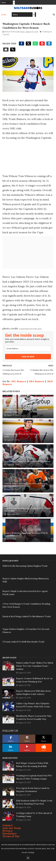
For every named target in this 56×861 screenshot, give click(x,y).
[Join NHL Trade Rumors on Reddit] (44, 746)
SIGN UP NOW (28, 356)
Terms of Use (11, 836)
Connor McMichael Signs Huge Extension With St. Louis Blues (26, 534)
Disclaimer (9, 833)
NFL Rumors (18, 381)
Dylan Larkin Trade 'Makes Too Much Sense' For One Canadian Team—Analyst (34, 665)
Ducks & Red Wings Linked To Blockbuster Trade (26, 616)
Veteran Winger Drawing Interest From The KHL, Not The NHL (26, 484)
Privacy (7, 830)
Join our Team (11, 828)
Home (4, 15)
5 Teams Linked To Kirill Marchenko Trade (23, 641)
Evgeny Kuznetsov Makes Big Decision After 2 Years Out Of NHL (27, 509)
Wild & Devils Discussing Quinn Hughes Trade (25, 566)
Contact (7, 825)
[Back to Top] (28, 858)
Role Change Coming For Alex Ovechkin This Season (27, 461)
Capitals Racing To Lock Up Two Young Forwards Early (26, 435)
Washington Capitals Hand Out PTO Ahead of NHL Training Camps (26, 410)
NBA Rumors (36, 381)
